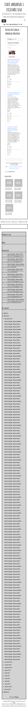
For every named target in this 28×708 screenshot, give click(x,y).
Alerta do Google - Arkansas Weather (13, 31)
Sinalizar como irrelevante (16, 81)
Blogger (17, 697)
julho (6, 673)
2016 (5, 692)
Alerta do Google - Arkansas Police (9, 213)
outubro (7, 664)
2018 (5, 313)
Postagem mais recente (6, 221)
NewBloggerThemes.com (21, 703)
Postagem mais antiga (22, 221)
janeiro (6, 689)
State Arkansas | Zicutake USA (14, 7)
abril (6, 681)
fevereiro (7, 686)
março (6, 684)
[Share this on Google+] (12, 171)
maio (6, 678)
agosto (6, 670)
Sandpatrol (8, 703)
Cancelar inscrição (14, 165)
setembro (7, 667)
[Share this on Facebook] (8, 171)
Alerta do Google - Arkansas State (9, 188)
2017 (5, 316)
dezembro (7, 318)
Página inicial (14, 221)
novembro (7, 662)
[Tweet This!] (10, 171)
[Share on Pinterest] (14, 171)
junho (6, 675)
